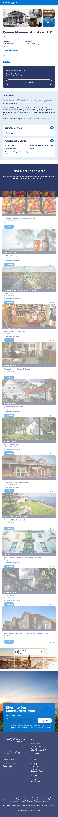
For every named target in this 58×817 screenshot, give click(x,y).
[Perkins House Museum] (29, 428)
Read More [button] (9, 227)
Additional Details (15, 141)
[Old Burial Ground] (29, 579)
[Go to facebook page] (4, 56)
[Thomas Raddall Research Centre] (29, 353)
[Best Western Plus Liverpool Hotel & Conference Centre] (29, 617)
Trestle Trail (8, 293)
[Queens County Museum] (29, 390)
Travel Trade (7, 769)
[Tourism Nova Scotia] (10, 2)
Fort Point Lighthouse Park (14, 520)
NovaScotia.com (23, 810)
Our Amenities (13, 128)
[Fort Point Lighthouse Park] (29, 504)
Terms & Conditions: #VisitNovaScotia (38, 750)
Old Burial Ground (11, 595)
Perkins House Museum (13, 444)
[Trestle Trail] (29, 277)
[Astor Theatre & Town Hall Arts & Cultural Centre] (29, 541)
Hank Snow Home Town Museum (16, 482)
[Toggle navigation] (54, 2)
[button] (52, 3)
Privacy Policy (36, 743)
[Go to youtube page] (15, 752)
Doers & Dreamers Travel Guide (37, 771)
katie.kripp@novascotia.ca (33, 45)
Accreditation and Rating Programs (36, 765)
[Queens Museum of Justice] (16, 18)
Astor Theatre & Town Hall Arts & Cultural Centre (23, 557)
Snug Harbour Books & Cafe (14, 331)
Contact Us (35, 753)
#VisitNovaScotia (37, 652)
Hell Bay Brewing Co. (12, 256)
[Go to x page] (11, 752)
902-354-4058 (30, 43)
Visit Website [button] (29, 82)
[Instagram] (16, 653)
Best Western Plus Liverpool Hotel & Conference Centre (26, 633)
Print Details (6, 61)
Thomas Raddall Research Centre (17, 369)
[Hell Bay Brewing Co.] (29, 240)
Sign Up (45, 720)
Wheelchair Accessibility (35, 781)
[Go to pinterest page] (19, 752)
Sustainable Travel (35, 776)
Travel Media (7, 766)
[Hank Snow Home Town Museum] (29, 466)
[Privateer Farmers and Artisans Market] (29, 202)
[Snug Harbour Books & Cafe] (29, 315)
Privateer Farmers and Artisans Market (19, 218)
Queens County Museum (13, 406)
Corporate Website (10, 763)
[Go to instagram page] (4, 752)
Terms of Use (36, 746)
